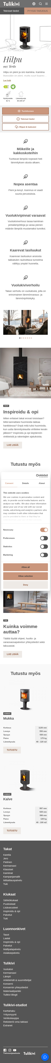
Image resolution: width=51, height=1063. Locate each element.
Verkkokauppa (11, 1018)
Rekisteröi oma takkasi (15, 1022)
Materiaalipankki (12, 991)
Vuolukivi (8, 969)
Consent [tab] (9, 483)
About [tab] (42, 483)
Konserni (8, 983)
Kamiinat (8, 873)
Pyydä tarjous (37, 11)
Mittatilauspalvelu (12, 880)
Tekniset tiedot (11, 11)
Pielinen (7, 862)
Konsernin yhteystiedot (15, 987)
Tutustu (12, 750)
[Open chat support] (45, 1057)
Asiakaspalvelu (11, 953)
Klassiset (8, 869)
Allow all (25, 567)
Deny (25, 585)
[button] (40, 3)
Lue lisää (7, 80)
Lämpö (7, 976)
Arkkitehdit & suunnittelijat (17, 980)
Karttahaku (9, 1011)
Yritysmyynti (9, 1014)
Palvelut (7, 915)
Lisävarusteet (10, 907)
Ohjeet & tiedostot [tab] (27, 127)
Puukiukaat (9, 904)
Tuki (5, 884)
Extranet (7, 1025)
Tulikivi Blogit (10, 994)
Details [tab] (25, 483)
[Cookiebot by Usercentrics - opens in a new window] (36, 476)
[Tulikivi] (14, 4)
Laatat (6, 938)
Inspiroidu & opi (11, 911)
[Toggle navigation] (46, 4)
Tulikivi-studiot (15, 1005)
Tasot (6, 934)
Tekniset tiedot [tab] (28, 119)
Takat (7, 849)
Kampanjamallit (11, 876)
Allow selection (25, 576)
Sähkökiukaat (10, 900)
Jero (5, 858)
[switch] (44, 538)
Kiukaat (9, 894)
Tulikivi (9, 963)
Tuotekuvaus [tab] (28, 111)
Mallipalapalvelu (12, 949)
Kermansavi (9, 865)
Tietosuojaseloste (11, 1053)
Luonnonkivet (14, 929)
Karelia (7, 855)
